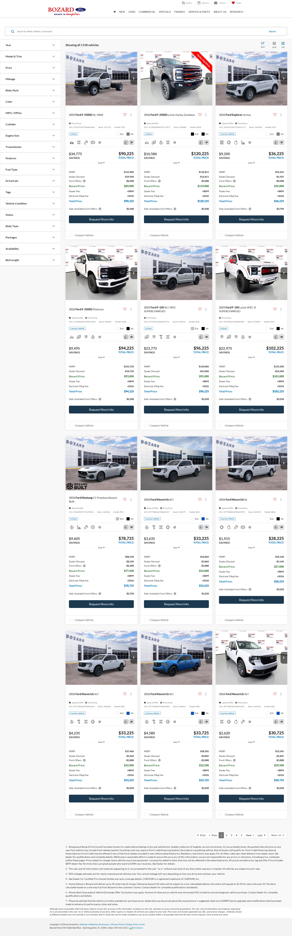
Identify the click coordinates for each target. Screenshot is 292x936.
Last (261, 835)
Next (249, 835)
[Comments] (126, 142)
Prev (213, 835)
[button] (133, 79)
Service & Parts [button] (199, 11)
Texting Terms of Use (135, 924)
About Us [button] (219, 11)
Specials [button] (165, 11)
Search (272, 31)
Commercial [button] (147, 11)
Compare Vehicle (84, 235)
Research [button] (236, 11)
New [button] (122, 11)
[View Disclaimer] (100, 142)
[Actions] (131, 115)
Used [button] (131, 11)
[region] (101, 190)
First (202, 835)
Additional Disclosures (99, 924)
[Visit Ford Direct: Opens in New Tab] (137, 928)
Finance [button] (179, 11)
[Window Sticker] (131, 142)
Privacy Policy (117, 924)
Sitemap (83, 924)
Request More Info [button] (101, 219)
